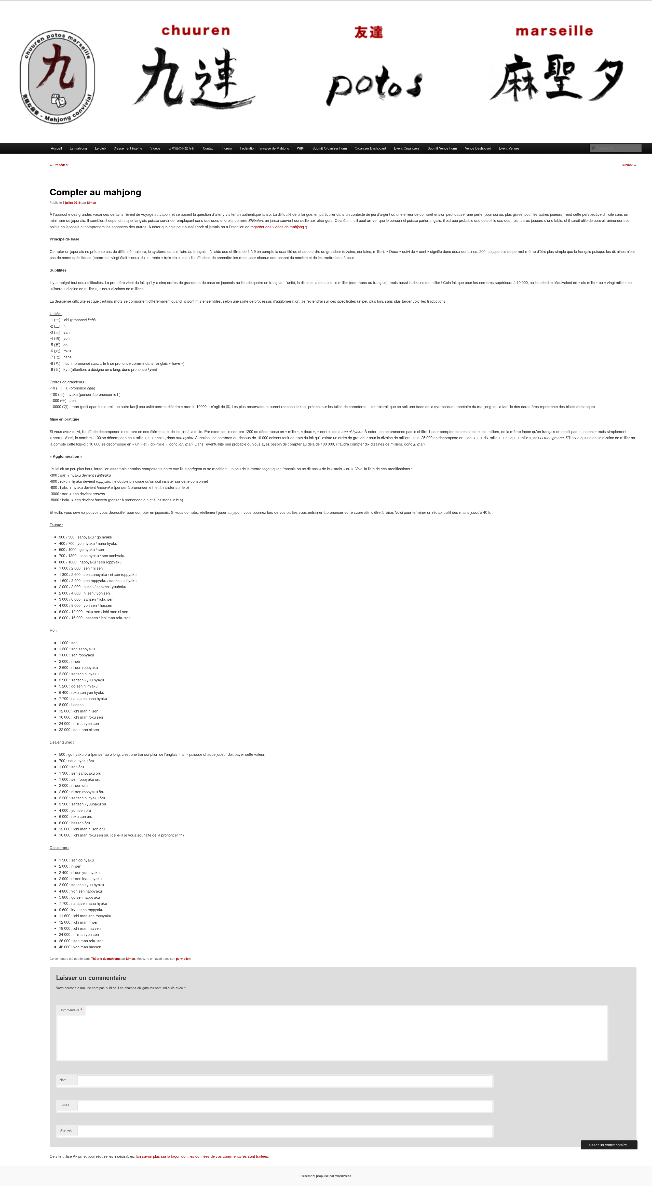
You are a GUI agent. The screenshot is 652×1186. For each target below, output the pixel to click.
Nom (63, 1079)
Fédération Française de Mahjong (264, 148)
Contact (208, 148)
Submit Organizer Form (330, 148)
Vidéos (155, 148)
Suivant (629, 165)
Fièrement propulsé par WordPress (326, 1176)
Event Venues (509, 148)
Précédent (59, 165)
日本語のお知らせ (181, 148)
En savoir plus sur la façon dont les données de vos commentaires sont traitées (202, 1156)
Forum (227, 148)
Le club (100, 148)
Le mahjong (78, 148)
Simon (91, 202)
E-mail (64, 1104)
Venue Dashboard (478, 148)
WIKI (300, 148)
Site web (66, 1130)
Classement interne (128, 148)
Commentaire (71, 1010)
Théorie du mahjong (105, 958)
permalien (183, 958)
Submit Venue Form (442, 148)
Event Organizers (407, 148)
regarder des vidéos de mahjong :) (278, 226)
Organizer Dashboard (370, 148)
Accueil (56, 148)
